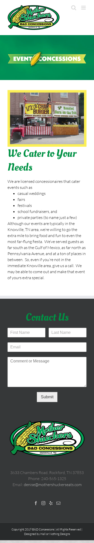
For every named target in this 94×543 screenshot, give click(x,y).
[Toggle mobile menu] (83, 7)
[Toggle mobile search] (73, 7)
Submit (47, 397)
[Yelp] (51, 503)
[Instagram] (43, 503)
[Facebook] (36, 503)
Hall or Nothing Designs (55, 534)
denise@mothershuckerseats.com (53, 484)
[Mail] (58, 503)
